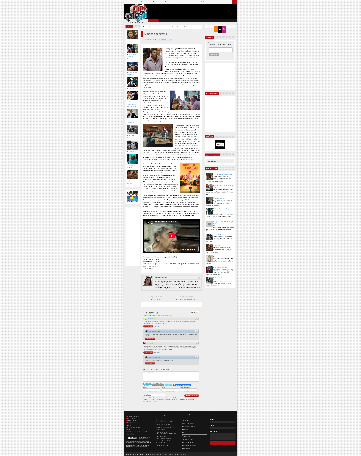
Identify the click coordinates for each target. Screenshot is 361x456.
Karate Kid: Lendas (221, 267)
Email (163, 387)
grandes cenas (188, 442)
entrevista (187, 436)
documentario (188, 433)
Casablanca (132, 151)
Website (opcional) (185, 387)
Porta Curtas (131, 434)
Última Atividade (168, 315)
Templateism (172, 454)
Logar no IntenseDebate (147, 385)
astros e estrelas (189, 423)
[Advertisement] (201, 16)
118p (159, 331)
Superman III (133, 88)
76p (155, 318)
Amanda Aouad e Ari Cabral (143, 439)
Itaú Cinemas (131, 423)
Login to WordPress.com (158, 385)
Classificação (158, 315)
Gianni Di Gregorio (178, 27)
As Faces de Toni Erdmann (131, 121)
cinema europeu (155, 27)
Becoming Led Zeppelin (132, 74)
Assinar (145, 395)
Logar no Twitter (168, 385)
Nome (145, 387)
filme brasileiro (189, 439)
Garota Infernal (219, 198)
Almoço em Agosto (191, 27)
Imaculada (132, 41)
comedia (163, 27)
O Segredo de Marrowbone (223, 174)
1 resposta (158, 326)
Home (146, 27)
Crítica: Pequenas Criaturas (163, 438)
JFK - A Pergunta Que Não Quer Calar (132, 104)
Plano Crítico (160, 420)
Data (153, 315)
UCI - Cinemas (131, 418)
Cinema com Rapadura (163, 424)
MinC (129, 429)
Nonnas (217, 245)
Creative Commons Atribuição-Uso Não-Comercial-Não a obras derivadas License (137, 442)
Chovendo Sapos (161, 436)
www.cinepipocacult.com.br (136, 444)
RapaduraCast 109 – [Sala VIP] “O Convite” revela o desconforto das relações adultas (165, 427)
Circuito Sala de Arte (133, 427)
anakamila (150, 319)
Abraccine (130, 414)
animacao (187, 420)
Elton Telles (149, 343)
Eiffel (216, 256)
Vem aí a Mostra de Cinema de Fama (166, 433)
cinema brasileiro (189, 426)
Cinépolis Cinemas (133, 416)
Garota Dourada (130, 182)
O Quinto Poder (130, 137)
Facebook (198, 277)
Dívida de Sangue (160, 442)
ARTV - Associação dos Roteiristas (137, 432)
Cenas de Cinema (161, 432)
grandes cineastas (190, 446)
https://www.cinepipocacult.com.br (139, 446)
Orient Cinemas (132, 421)
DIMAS (129, 425)
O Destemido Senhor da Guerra (132, 57)
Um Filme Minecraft (131, 166)
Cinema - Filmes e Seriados (164, 441)
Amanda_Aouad (152, 331)
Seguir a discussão (197, 312)
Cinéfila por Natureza (162, 445)
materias (187, 449)
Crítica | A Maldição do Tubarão (164, 421)
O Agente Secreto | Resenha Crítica (165, 447)
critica (169, 27)
